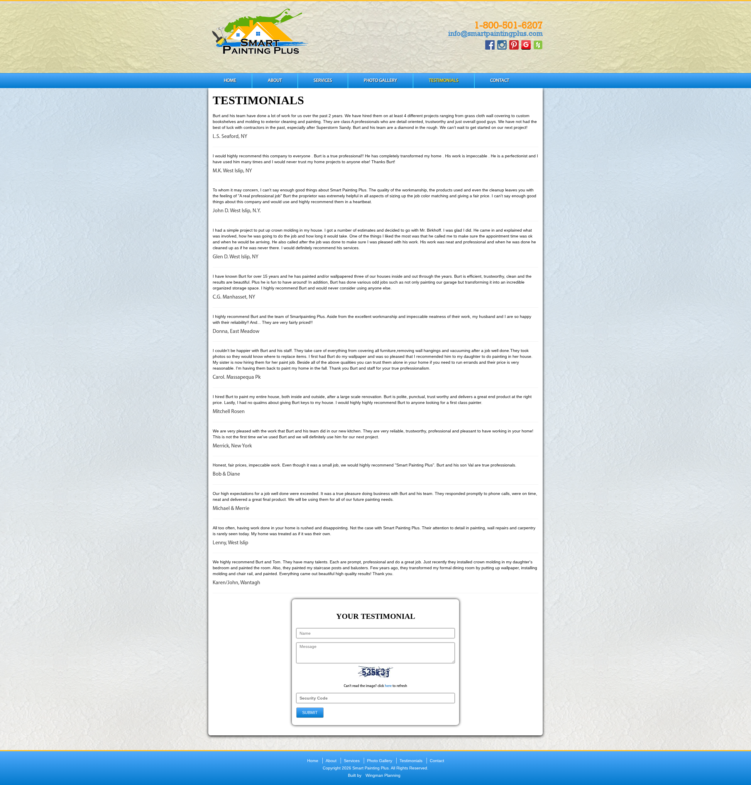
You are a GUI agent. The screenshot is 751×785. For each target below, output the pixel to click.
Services (323, 80)
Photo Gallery (380, 80)
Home (230, 80)
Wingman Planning (383, 775)
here (388, 686)
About (275, 80)
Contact (499, 80)
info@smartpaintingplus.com (495, 33)
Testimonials (444, 80)
